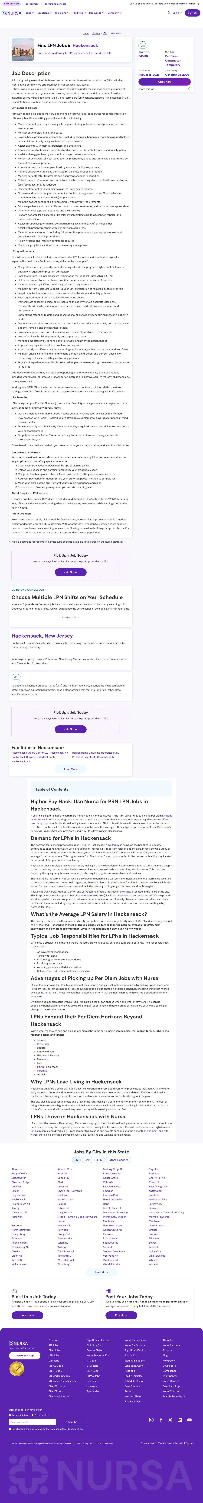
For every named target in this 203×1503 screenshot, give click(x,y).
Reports (129, 1391)
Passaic (153, 1234)
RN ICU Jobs (56, 1365)
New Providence (112, 1225)
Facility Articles (133, 1376)
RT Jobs (91, 1360)
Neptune (17, 1225)
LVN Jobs (54, 1360)
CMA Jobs (92, 1370)
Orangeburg (19, 1234)
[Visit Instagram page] (151, 1420)
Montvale (154, 1221)
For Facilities (31, 3)
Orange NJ (63, 1234)
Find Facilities (132, 1401)
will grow (106, 852)
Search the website (174, 1396)
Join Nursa (70, 572)
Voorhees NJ (110, 1255)
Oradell (153, 1229)
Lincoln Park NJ (112, 1208)
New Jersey (59, 635)
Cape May (63, 1177)
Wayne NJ (17, 1260)
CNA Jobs (54, 1350)
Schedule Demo (133, 1381)
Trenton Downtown (114, 1251)
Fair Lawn (62, 1195)
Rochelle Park (19, 1242)
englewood (155, 1191)
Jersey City (155, 1204)
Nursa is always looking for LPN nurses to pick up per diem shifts (75, 53)
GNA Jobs (92, 1365)
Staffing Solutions (134, 1360)
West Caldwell (65, 1260)
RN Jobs (53, 1345)
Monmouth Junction (114, 1216)
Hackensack (115, 33)
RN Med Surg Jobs (59, 1376)
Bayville (153, 1169)
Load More (70, 769)
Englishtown (19, 1195)
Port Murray (110, 1238)
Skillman (62, 1247)
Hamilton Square (112, 1199)
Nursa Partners (171, 1345)
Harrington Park (158, 1199)
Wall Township (157, 1255)
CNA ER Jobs (56, 1391)
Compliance (170, 1370)
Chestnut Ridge (20, 1182)
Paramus (42, 1070)
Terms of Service (184, 1443)
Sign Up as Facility (135, 1350)
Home (86, 33)
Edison (15, 1191)
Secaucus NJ (110, 1242)
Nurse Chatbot (171, 1391)
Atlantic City (64, 1169)
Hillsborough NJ (21, 1204)
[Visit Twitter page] (170, 1420)
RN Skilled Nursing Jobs (62, 1381)
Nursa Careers (171, 1381)
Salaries (91, 1381)
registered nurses (88, 895)
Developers (169, 1365)
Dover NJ (62, 1186)
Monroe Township (159, 1216)
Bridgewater (19, 1177)
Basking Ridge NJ (113, 1169)
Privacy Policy (149, 1443)
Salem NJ (62, 1242)
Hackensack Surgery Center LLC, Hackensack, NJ (40, 752)
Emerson (108, 1191)
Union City (155, 1251)
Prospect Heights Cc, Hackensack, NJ (93, 757)
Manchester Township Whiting (166, 1212)
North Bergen (156, 1225)
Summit (107, 1247)
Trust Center (170, 1376)
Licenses (96, 33)
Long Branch (64, 1212)
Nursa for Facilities (135, 1340)
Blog (165, 1355)
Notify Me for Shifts (98, 1355)
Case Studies (132, 1386)
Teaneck (42, 1040)
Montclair (108, 1221)
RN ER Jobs (55, 1370)
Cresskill (154, 1182)
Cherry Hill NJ (157, 1177)
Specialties (93, 1391)
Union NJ (17, 1255)
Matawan (17, 1216)
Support (167, 1350)
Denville (16, 1186)
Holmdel (62, 1204)
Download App (25, 1355)
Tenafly (16, 1251)
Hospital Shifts (132, 1396)
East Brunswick (112, 1186)
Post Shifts (130, 1355)
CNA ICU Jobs (57, 1386)
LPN (105, 33)
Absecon (17, 1169)
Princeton (154, 1238)
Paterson (17, 1238)
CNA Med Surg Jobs (60, 1396)
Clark (60, 1182)
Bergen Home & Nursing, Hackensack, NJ (95, 752)
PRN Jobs (54, 1340)
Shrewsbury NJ (20, 1247)
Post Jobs (121, 1315)
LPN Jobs (54, 1355)
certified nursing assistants (134, 895)
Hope (106, 1204)
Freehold (154, 1195)
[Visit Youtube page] (189, 1420)
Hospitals (129, 1370)
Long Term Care (133, 1365)
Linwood (154, 1208)
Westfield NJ (110, 1260)
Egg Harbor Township (69, 1191)
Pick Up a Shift (95, 1345)
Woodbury (63, 1264)
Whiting (153, 1260)
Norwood (62, 1229)
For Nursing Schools (55, 3)
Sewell (152, 1242)
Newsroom (169, 1360)
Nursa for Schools (134, 1345)
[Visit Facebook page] (161, 1420)
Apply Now (164, 81)
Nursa (47, 992)
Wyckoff (153, 1264)
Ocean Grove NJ (112, 1229)
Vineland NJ (64, 1255)
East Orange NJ (158, 1186)
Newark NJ (63, 1225)
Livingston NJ (19, 1212)
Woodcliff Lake (111, 1264)
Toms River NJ (65, 1251)
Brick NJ (62, 1173)
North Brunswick (21, 1229)
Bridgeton (154, 1173)
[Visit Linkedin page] (180, 1420)
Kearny (16, 1208)
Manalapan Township (115, 1212)
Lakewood (63, 1208)
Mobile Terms (166, 1443)
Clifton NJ (108, 1182)
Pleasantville (64, 1238)
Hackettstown (65, 1199)
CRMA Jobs (93, 1376)
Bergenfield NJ (20, 1173)
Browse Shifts (94, 1350)
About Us (168, 1340)
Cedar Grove (110, 1177)
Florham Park (110, 1195)
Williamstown (19, 1264)
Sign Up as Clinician (98, 1340)
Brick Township (112, 1173)
